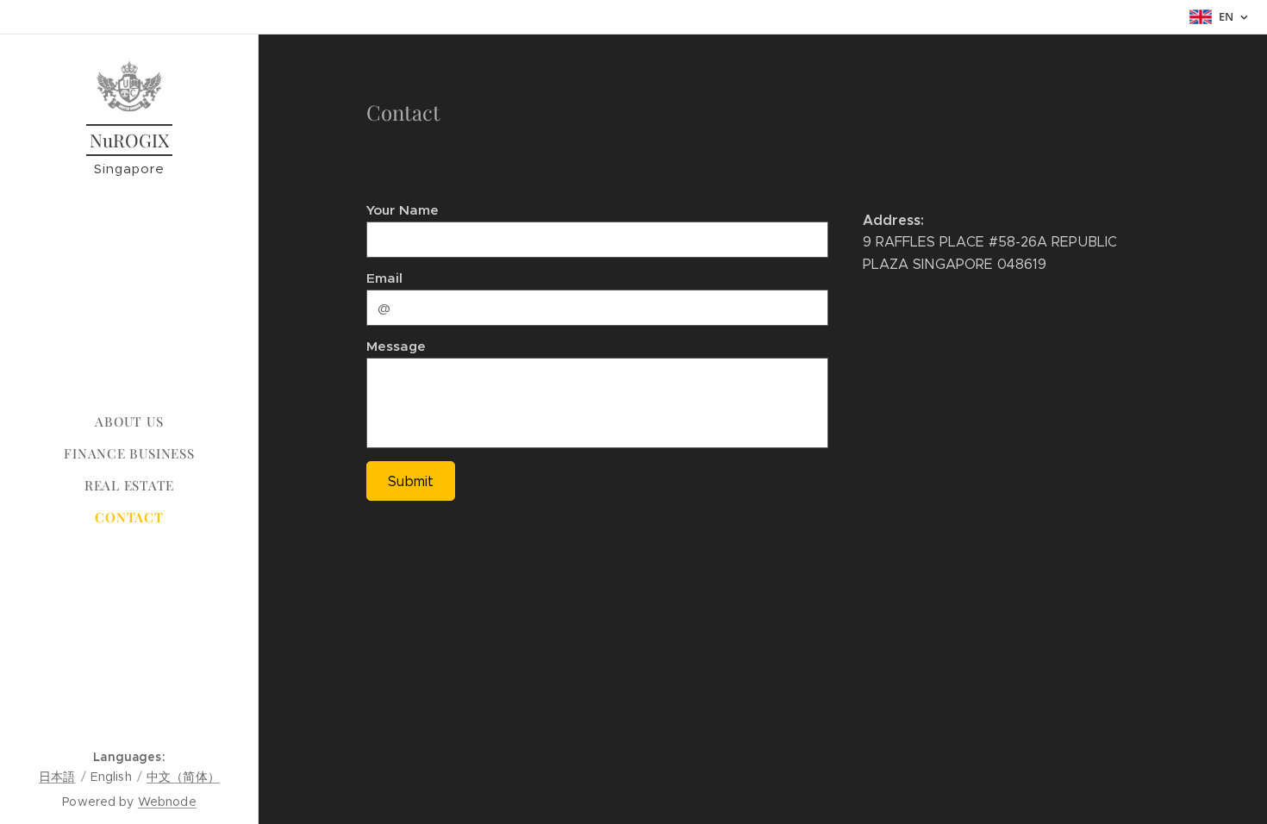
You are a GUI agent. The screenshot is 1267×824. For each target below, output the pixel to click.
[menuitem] (129, 422)
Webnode (167, 801)
